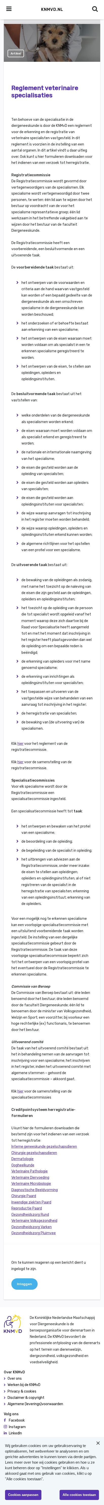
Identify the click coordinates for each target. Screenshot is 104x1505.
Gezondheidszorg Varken (31, 1227)
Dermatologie (22, 1159)
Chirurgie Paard (23, 1196)
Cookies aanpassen (23, 1495)
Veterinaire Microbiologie (31, 1184)
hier (20, 744)
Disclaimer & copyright (26, 1398)
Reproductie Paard (26, 1208)
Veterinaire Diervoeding (30, 1177)
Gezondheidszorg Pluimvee (33, 1233)
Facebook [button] (17, 1420)
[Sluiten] (98, 1443)
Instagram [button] (17, 1427)
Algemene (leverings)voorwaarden (35, 1404)
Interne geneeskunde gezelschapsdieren (44, 1146)
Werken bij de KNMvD (24, 1385)
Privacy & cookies (22, 1391)
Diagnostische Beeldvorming (34, 1190)
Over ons (15, 1378)
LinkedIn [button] (15, 1433)
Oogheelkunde (22, 1165)
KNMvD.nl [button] (52, 9)
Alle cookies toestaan (79, 1495)
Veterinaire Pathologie (29, 1171)
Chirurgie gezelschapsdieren (34, 1153)
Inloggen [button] (24, 1284)
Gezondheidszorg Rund (30, 1215)
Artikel (16, 53)
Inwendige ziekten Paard (31, 1202)
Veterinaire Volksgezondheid (34, 1221)
